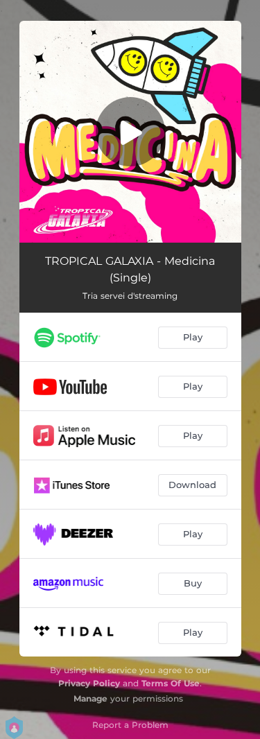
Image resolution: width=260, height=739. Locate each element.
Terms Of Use (170, 683)
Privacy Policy (89, 683)
